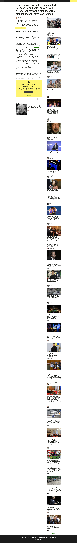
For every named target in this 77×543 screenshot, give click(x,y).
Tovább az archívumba (54, 533)
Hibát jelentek (25, 537)
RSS (50, 537)
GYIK (21, 537)
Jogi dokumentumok (41, 537)
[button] (18, 99)
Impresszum (29, 537)
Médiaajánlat (47, 537)
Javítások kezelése (35, 537)
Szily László (19, 17)
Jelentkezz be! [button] (28, 95)
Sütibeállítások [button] (53, 537)
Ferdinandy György (37, 47)
